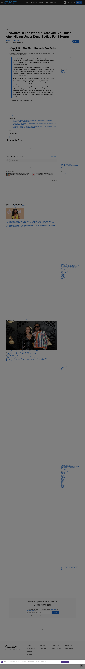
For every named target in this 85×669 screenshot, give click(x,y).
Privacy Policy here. (28, 662)
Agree (65, 661)
